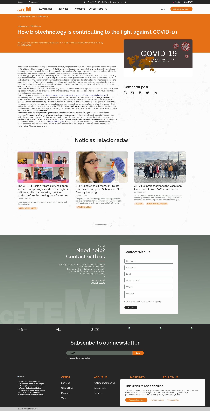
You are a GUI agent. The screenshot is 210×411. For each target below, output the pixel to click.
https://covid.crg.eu (56, 122)
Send (138, 353)
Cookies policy (173, 400)
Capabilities (45, 9)
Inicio (19, 16)
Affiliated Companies (104, 383)
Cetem (20, 2)
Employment (34, 2)
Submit (131, 307)
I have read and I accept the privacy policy (144, 301)
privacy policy (84, 358)
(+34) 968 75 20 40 (98, 283)
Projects (79, 9)
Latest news (96, 9)
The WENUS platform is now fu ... (105, 2)
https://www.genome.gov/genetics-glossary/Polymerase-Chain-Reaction (76, 95)
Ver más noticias (101, 225)
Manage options (157, 400)
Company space (180, 9)
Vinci (163, 9)
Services (63, 9)
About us (98, 393)
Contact (188, 2)
